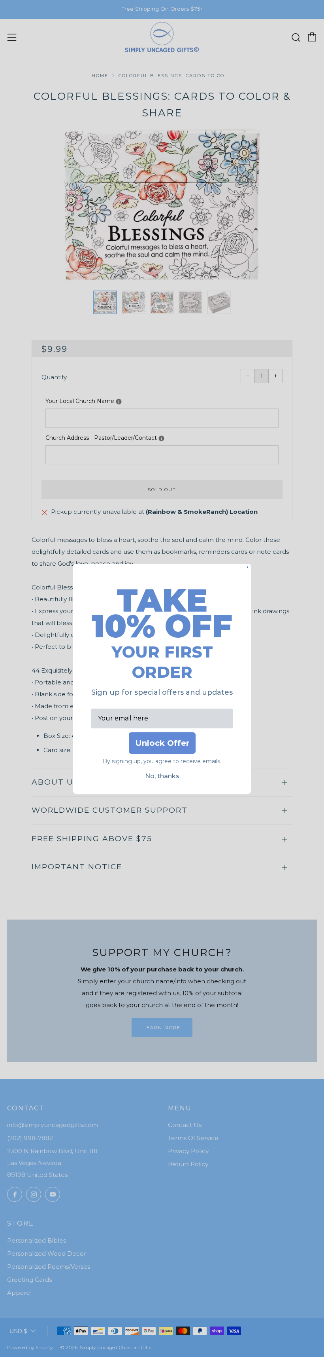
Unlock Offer (162, 743)
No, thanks (162, 776)
